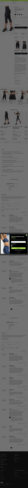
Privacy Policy (20, 250)
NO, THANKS (18, 252)
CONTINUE (18, 248)
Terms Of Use (16, 250)
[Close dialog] (26, 235)
